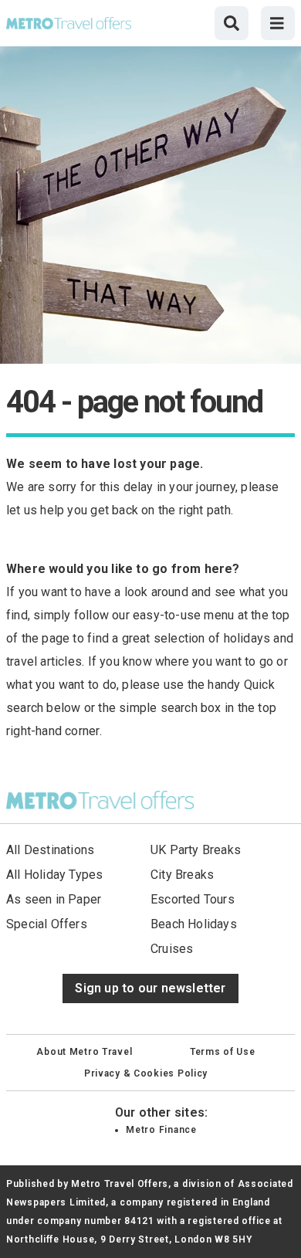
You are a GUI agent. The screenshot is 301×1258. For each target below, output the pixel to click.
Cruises (171, 948)
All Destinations (50, 850)
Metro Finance (161, 1129)
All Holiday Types (54, 874)
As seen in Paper (53, 899)
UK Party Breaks (195, 850)
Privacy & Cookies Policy (146, 1073)
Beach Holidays (193, 924)
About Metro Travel (84, 1051)
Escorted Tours (192, 899)
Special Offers (46, 924)
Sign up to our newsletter (150, 988)
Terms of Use (222, 1051)
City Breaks (182, 874)
